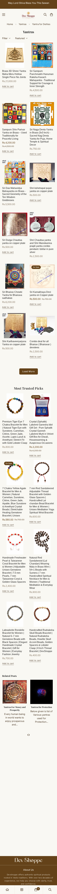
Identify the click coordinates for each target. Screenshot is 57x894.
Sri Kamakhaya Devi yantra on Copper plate (41, 293)
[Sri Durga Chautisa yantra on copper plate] (14, 224)
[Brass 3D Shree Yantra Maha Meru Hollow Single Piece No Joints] (14, 55)
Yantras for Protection (41, 707)
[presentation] (27, 735)
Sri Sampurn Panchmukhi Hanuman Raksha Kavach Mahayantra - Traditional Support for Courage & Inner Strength (42, 78)
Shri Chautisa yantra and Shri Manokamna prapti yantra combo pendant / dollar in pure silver (41, 246)
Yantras (22, 24)
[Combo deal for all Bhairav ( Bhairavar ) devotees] (42, 325)
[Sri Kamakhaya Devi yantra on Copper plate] (42, 276)
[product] (7, 889)
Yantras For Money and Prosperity (15, 708)
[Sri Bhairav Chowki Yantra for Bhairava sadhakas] (14, 276)
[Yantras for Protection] (41, 692)
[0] (51, 14)
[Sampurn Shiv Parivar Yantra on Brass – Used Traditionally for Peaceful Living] (14, 113)
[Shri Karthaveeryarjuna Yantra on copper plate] (14, 325)
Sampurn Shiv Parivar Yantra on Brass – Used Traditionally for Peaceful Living (14, 134)
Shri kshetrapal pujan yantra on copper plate (41, 189)
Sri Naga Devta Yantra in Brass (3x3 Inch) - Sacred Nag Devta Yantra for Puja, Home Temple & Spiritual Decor (41, 137)
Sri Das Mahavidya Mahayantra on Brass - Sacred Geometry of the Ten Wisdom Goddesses (14, 194)
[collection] (21, 889)
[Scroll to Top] (52, 878)
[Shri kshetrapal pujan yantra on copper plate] (42, 172)
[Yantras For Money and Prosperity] (15, 692)
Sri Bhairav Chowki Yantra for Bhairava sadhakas (12, 295)
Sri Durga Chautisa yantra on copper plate (13, 241)
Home (10, 24)
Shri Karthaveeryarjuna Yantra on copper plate (14, 343)
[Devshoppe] (28, 14)
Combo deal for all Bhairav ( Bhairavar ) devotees (40, 344)
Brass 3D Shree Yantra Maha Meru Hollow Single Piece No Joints (14, 74)
